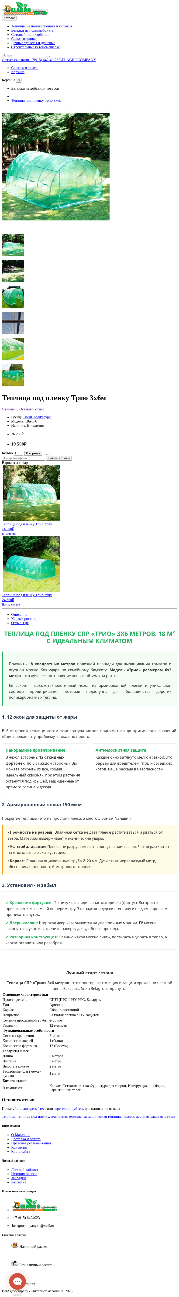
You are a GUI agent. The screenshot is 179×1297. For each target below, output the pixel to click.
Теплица (8, 1116)
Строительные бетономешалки (35, 47)
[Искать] (48, 56)
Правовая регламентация (31, 1143)
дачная (170, 1116)
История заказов (24, 1174)
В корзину (33, 453)
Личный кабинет (24, 1170)
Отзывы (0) (20, 623)
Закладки (18, 1178)
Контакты (19, 1147)
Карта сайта (20, 1151)
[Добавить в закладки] (45, 454)
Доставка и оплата (26, 1139)
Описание (19, 614)
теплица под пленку (33, 1116)
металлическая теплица (102, 1116)
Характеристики (24, 619)
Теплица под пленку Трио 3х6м (36, 100)
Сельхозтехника (24, 39)
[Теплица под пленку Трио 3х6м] (56, 226)
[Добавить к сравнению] (49, 454)
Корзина (17, 72)
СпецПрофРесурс (37, 417)
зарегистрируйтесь (69, 1108)
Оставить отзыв (32, 409)
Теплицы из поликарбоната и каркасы (41, 26)
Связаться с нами (24, 68)
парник (128, 1116)
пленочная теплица (66, 1116)
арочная (142, 1116)
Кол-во (7, 453)
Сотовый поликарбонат (30, 34)
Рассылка (18, 1182)
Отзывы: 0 (10, 409)
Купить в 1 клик (59, 458)
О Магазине (20, 1135)
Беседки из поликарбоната (32, 30)
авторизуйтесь (34, 1108)
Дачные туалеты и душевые (33, 43)
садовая (157, 1116)
